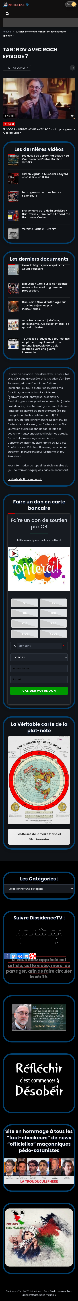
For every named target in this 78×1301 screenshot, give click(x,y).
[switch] (71, 4)
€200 (53, 634)
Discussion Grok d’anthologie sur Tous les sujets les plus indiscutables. (44, 305)
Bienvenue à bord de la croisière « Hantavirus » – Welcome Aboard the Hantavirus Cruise (46, 214)
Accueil (7, 31)
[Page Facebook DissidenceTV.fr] (7, 956)
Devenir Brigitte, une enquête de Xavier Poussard (43, 267)
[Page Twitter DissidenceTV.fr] (13, 956)
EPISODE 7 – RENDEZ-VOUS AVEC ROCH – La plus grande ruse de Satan (39, 131)
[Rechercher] (7, 13)
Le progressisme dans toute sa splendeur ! (42, 194)
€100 (24, 634)
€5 (25, 613)
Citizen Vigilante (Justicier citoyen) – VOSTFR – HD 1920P (45, 175)
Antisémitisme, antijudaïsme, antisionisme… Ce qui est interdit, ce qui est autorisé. (45, 324)
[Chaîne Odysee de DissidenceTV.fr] (32, 956)
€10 (53, 613)
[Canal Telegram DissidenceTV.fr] (26, 956)
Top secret (9, 124)
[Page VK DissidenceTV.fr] (20, 956)
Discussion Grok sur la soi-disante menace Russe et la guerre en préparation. (44, 287)
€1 (24, 603)
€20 (25, 623)
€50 (53, 623)
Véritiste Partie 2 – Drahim (39, 229)
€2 (53, 603)
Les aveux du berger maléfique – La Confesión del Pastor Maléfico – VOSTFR (45, 159)
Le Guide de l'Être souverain (25, 479)
